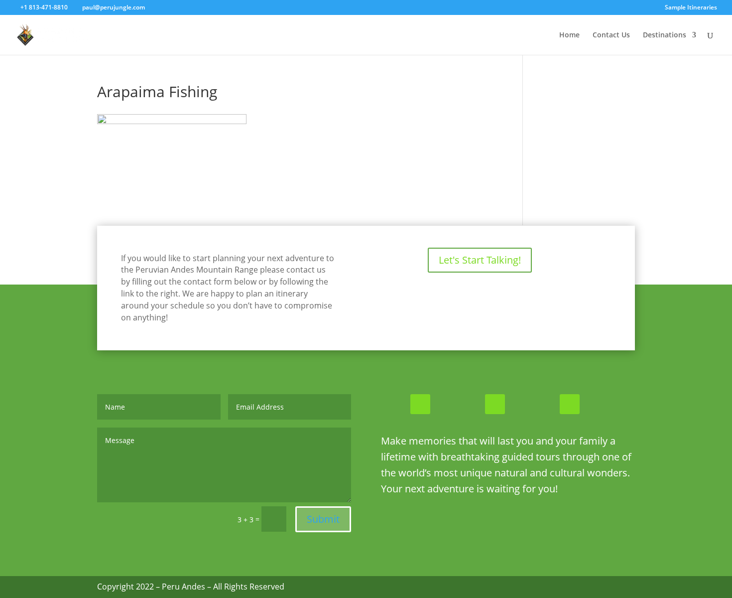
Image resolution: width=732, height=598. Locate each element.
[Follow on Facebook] (420, 404)
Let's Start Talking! (480, 260)
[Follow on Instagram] (495, 404)
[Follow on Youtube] (570, 404)
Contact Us (611, 35)
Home (569, 35)
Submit (323, 519)
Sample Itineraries (691, 7)
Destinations (664, 35)
